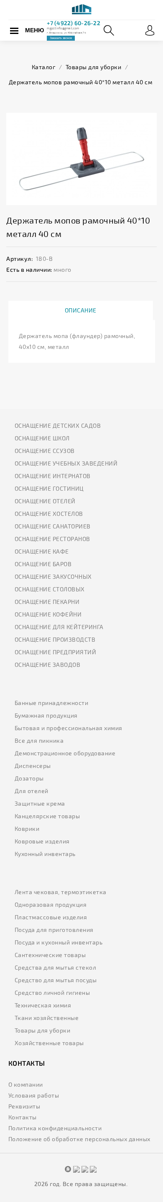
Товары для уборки (43, 1030)
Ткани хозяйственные (47, 1017)
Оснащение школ (42, 438)
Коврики (27, 828)
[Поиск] (109, 30)
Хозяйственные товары (49, 1042)
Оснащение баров (43, 563)
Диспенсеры (33, 765)
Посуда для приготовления (54, 929)
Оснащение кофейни (48, 614)
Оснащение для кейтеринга (59, 626)
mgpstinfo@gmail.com (63, 28)
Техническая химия (43, 1005)
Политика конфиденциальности (55, 1128)
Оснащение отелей (45, 501)
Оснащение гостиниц (49, 488)
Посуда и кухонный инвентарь (59, 942)
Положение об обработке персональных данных (79, 1138)
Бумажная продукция (46, 715)
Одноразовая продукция (51, 904)
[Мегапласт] (81, 10)
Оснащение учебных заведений (66, 463)
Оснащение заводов (48, 664)
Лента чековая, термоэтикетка (61, 891)
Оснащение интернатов (53, 475)
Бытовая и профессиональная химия (68, 727)
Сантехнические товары (50, 954)
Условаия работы (33, 1095)
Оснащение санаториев (53, 526)
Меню (34, 30)
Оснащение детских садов (58, 425)
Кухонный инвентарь (45, 853)
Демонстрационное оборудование (65, 753)
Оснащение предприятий (56, 652)
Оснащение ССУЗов (45, 450)
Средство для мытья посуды (56, 979)
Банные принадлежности (52, 702)
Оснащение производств (55, 639)
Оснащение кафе (42, 551)
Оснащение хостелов (49, 513)
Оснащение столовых (50, 589)
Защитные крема (40, 803)
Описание (81, 310)
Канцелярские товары (47, 816)
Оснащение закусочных (53, 576)
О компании (25, 1084)
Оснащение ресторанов (52, 538)
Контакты (22, 1117)
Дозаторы (29, 778)
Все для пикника (39, 740)
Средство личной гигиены (52, 992)
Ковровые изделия (42, 841)
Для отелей (31, 790)
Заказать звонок (61, 37)
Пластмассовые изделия (51, 917)
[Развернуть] (150, 30)
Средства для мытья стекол (56, 967)
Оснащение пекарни (47, 601)
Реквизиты (24, 1106)
